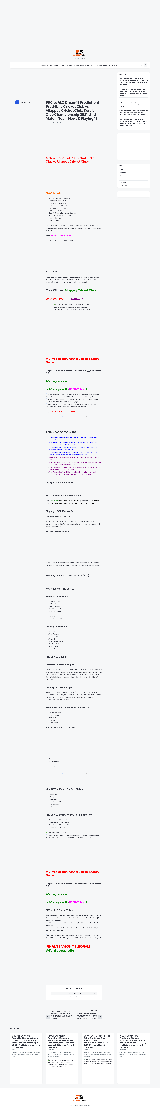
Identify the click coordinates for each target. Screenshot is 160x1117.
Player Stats (123, 182)
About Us (122, 169)
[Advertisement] (50, 11)
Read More (15, 1082)
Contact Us (123, 172)
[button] (142, 65)
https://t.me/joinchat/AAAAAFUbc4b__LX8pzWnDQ (73, 372)
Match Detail (123, 179)
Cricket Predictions (25, 102)
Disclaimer (122, 175)
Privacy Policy (123, 185)
